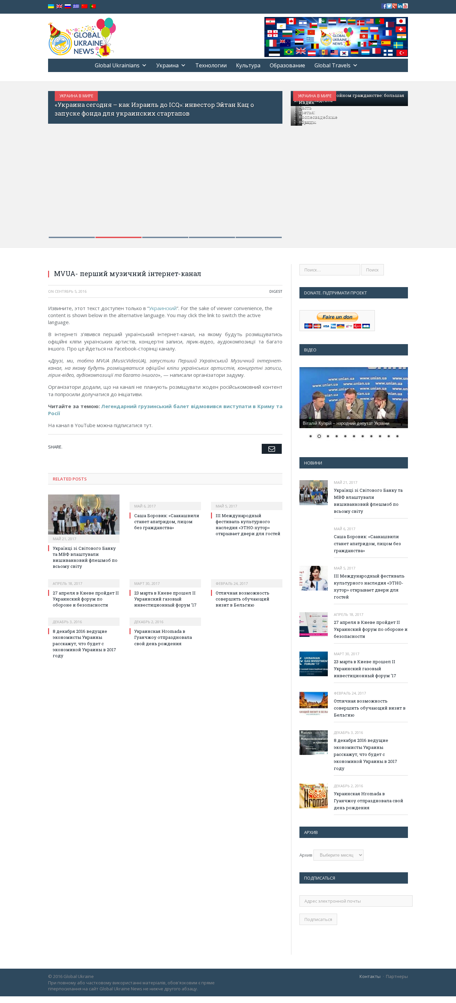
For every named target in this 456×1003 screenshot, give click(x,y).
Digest (275, 291)
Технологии (211, 65)
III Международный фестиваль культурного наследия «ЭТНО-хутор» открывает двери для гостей (248, 525)
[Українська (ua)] (51, 6)
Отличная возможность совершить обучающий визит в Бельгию (242, 599)
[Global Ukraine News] (82, 36)
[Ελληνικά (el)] (76, 6)
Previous (60, 160)
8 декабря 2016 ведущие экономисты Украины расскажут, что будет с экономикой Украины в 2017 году (84, 643)
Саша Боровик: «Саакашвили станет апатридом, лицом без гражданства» (166, 522)
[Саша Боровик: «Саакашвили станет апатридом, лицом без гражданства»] (165, 501)
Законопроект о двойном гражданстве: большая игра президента (349, 97)
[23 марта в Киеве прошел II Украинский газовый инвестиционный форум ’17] (165, 579)
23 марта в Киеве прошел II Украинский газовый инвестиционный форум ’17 (165, 599)
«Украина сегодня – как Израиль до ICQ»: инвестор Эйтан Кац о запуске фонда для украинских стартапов (154, 109)
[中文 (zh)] (84, 6)
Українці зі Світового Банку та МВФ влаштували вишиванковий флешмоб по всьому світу (85, 557)
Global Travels (332, 65)
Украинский (163, 308)
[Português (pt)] (93, 6)
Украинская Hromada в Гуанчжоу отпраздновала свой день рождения (163, 637)
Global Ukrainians (117, 65)
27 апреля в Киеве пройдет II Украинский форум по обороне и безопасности (86, 599)
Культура (248, 65)
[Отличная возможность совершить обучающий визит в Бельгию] (246, 579)
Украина (167, 65)
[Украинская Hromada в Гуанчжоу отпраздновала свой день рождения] (165, 617)
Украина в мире (76, 96)
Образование (287, 65)
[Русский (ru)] (68, 6)
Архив (305, 855)
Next (270, 160)
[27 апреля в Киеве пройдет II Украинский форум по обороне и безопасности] (84, 579)
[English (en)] (59, 6)
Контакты (370, 976)
